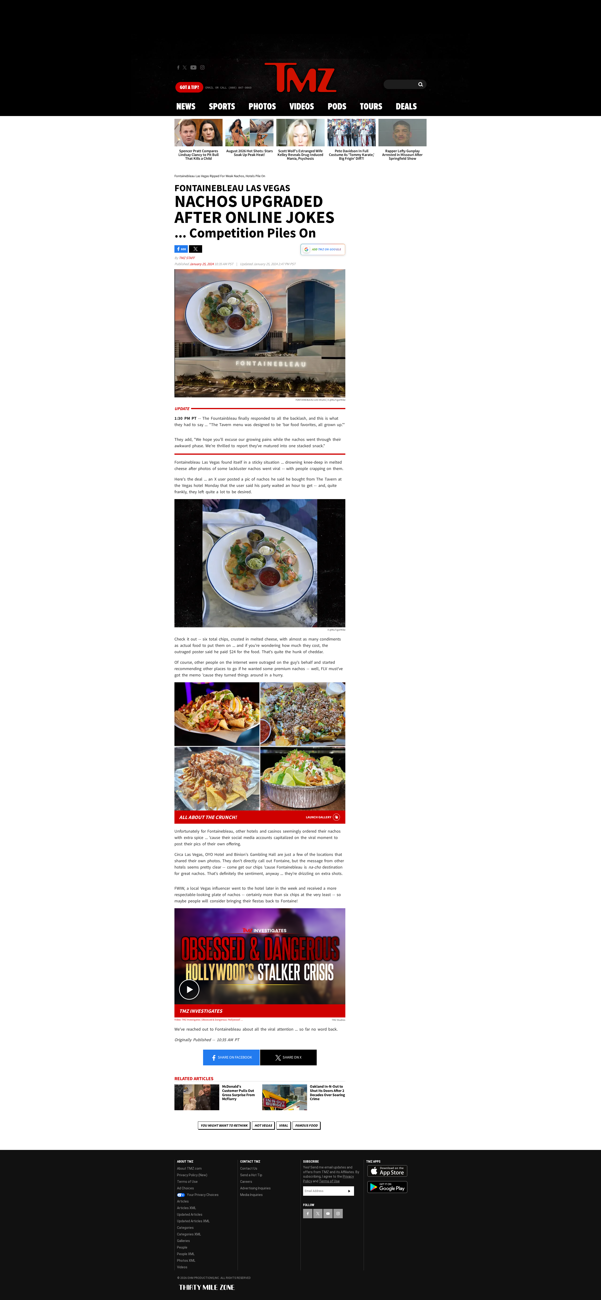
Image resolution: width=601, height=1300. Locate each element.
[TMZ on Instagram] (202, 67)
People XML (186, 1254)
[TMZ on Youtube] (193, 67)
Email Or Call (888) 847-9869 (228, 87)
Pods (337, 107)
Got (189, 88)
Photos (262, 107)
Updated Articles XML (193, 1221)
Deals (406, 107)
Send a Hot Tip (251, 1175)
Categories (185, 1228)
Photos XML (186, 1260)
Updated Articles (189, 1214)
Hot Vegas (263, 1125)
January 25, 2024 (201, 264)
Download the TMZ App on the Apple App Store (387, 1171)
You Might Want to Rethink (223, 1125)
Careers (246, 1182)
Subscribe (349, 1191)
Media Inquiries (251, 1195)
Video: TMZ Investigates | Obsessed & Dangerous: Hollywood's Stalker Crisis (208, 1019)
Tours (371, 107)
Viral (283, 1125)
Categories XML (189, 1234)
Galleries (183, 1241)
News (185, 107)
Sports (222, 107)
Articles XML (186, 1208)
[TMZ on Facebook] (178, 67)
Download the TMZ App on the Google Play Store (387, 1187)
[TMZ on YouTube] (328, 1213)
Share (234, 1057)
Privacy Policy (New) (192, 1175)
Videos (301, 107)
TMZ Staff (187, 258)
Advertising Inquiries (255, 1188)
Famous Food (306, 1125)
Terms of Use (187, 1182)
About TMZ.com (189, 1168)
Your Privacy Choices (202, 1195)
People (182, 1247)
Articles (183, 1201)
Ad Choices (185, 1188)
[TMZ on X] (185, 67)
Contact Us (248, 1168)
